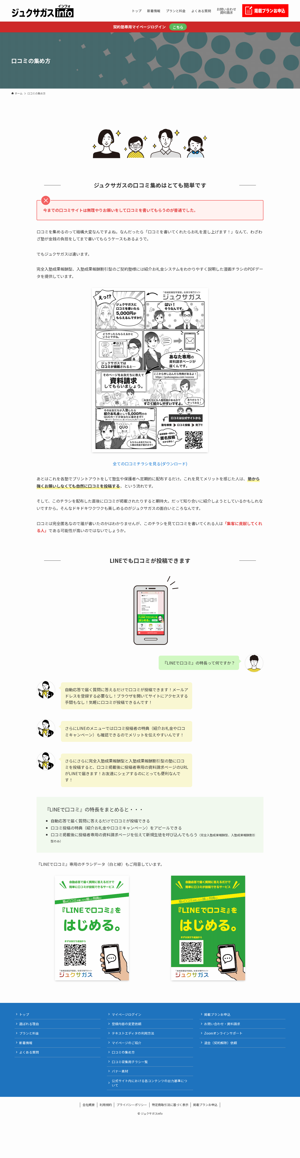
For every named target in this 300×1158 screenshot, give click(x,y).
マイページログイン (126, 1014)
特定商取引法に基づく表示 (170, 1104)
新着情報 (25, 1042)
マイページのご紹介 (126, 1042)
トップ (24, 1014)
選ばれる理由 (29, 1023)
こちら (178, 27)
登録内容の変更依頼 (126, 1023)
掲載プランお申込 (217, 1014)
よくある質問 (29, 1052)
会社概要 (88, 1104)
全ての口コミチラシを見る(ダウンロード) (150, 464)
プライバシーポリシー (131, 1104)
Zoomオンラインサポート (223, 1033)
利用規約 (106, 1104)
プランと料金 (29, 1033)
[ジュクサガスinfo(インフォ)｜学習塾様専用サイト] (42, 11)
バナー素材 (120, 1071)
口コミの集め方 (123, 1052)
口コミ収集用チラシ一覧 (130, 1061)
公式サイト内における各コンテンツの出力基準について (149, 1082)
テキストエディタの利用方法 (133, 1033)
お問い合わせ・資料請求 (222, 1023)
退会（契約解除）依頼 (220, 1042)
